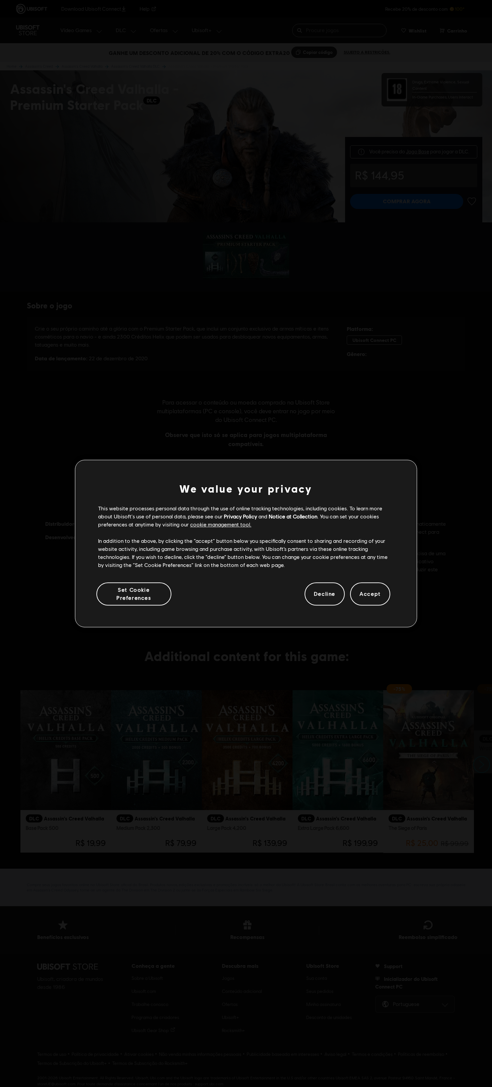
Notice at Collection (293, 516)
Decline (324, 594)
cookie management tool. (220, 524)
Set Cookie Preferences (133, 593)
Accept (370, 594)
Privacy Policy (240, 516)
